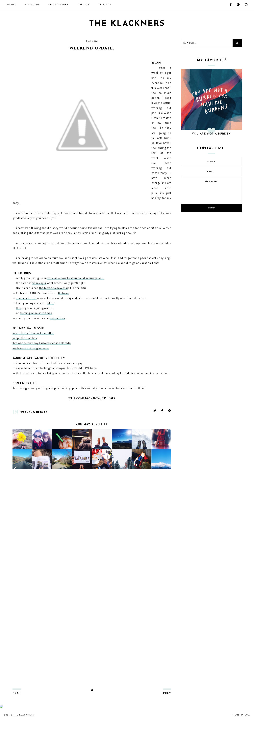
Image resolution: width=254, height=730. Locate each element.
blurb (50, 303)
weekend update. (34, 412)
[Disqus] (92, 524)
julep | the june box (25, 338)
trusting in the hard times (36, 313)
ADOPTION (32, 5)
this (18, 308)
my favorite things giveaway (31, 348)
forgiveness (57, 318)
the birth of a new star (53, 288)
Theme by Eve (240, 715)
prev (167, 693)
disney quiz (39, 283)
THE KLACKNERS (127, 24)
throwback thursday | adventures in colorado (42, 343)
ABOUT (11, 5)
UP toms (63, 293)
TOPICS (82, 5)
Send (211, 208)
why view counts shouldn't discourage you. (75, 278)
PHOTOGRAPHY (58, 5)
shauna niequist (26, 298)
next (17, 693)
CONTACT (105, 5)
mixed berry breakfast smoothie (33, 333)
